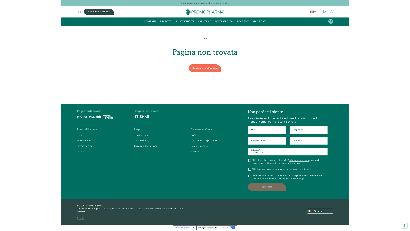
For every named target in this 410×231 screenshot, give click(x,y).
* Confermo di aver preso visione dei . (281, 169)
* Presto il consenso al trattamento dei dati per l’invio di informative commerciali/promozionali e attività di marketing (287, 177)
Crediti (81, 218)
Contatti (81, 151)
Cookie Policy (141, 140)
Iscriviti (267, 187)
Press (80, 135)
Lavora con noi (85, 146)
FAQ (193, 135)
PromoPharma (94, 205)
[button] (324, 11)
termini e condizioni (300, 169)
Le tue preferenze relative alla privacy (213, 228)
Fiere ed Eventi (85, 140)
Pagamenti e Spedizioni (204, 140)
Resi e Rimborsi (199, 146)
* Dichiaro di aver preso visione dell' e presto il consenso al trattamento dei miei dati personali (286, 161)
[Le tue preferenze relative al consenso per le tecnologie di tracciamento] (404, 225)
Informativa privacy (299, 160)
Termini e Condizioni (145, 146)
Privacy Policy (142, 135)
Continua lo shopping (205, 68)
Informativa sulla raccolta (185, 228)
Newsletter (197, 151)
